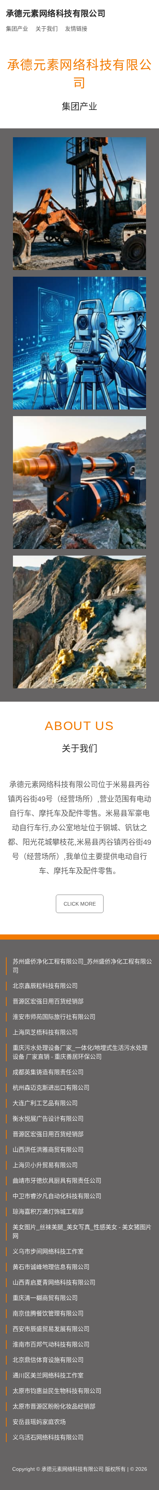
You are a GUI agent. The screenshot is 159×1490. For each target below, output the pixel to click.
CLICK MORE (80, 904)
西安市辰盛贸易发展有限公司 (51, 1329)
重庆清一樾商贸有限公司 (45, 1298)
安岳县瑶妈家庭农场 (39, 1422)
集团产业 (17, 28)
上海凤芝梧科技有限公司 (45, 1032)
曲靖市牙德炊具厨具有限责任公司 (57, 1181)
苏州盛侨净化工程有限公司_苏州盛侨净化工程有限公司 (82, 966)
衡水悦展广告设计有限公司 (48, 1119)
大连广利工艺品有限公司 (45, 1103)
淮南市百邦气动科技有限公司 (51, 1344)
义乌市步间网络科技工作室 (48, 1251)
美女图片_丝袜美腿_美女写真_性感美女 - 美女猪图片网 (82, 1231)
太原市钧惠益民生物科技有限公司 (57, 1391)
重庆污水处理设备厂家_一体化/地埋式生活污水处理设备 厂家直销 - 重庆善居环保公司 (80, 1052)
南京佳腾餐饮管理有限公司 (48, 1313)
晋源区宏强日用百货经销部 (48, 1001)
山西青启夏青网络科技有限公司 (54, 1282)
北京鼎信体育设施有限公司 (48, 1360)
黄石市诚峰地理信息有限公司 (51, 1267)
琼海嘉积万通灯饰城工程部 (48, 1212)
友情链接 (76, 28)
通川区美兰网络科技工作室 (48, 1375)
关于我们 (46, 28)
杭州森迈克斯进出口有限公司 (51, 1088)
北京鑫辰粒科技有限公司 (45, 986)
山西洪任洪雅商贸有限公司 (48, 1150)
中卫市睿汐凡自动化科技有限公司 (57, 1196)
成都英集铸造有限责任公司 (48, 1072)
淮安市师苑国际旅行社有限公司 (54, 1017)
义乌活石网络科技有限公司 (48, 1437)
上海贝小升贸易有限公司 (45, 1165)
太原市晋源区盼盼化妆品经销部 (54, 1406)
